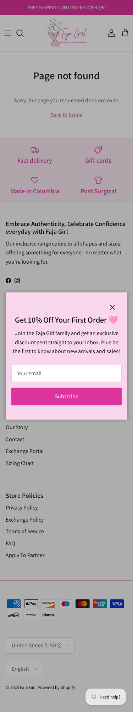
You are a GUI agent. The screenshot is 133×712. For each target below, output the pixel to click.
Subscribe (66, 396)
